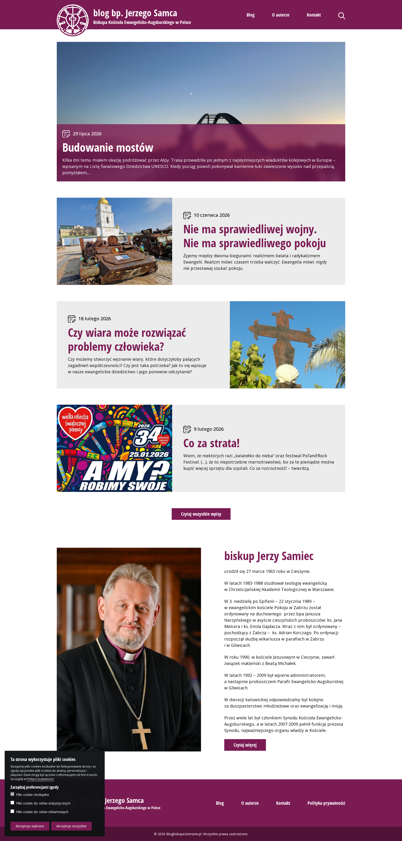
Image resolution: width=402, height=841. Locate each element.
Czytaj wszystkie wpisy (201, 514)
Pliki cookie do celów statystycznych (43, 803)
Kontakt (314, 15)
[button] (124, 20)
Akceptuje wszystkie (71, 826)
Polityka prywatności (326, 803)
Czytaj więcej (245, 745)
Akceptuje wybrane (30, 826)
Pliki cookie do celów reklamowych (42, 812)
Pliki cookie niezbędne (32, 794)
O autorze (280, 15)
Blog (251, 15)
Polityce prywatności (40, 779)
